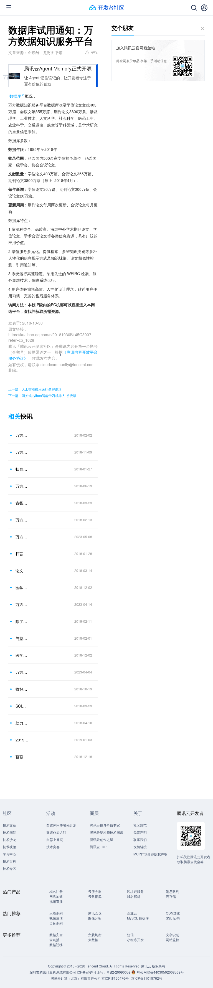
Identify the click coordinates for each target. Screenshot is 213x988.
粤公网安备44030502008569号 (160, 972)
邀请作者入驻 (56, 832)
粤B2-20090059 (118, 972)
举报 (94, 52)
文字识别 (172, 934)
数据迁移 (56, 944)
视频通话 (56, 918)
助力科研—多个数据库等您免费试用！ (22, 723)
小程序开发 (135, 939)
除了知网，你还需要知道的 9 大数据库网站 (22, 621)
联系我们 (140, 839)
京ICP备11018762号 (146, 978)
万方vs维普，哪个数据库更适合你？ (22, 672)
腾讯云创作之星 (101, 839)
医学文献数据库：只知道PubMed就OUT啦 (22, 587)
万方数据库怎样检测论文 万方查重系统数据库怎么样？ (22, 604)
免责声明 (140, 832)
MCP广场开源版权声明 (150, 854)
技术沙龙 (9, 839)
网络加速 (56, 896)
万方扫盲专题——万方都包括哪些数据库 (22, 435)
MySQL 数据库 (138, 918)
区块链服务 (135, 891)
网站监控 (172, 939)
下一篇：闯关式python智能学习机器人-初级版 (42, 395)
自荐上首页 (54, 839)
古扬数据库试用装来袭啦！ (22, 503)
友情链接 (140, 846)
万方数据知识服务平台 (22, 486)
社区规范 (140, 825)
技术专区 (9, 868)
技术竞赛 (53, 846)
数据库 (15, 96)
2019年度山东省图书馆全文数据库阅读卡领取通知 (22, 740)
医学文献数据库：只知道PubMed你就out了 (22, 655)
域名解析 (133, 896)
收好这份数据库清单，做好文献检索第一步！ (22, 689)
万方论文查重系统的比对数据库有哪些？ (22, 536)
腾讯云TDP (98, 846)
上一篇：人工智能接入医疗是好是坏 (35, 389)
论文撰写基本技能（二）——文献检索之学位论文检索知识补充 (22, 570)
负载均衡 (95, 934)
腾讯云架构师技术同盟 (106, 832)
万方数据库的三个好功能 (22, 520)
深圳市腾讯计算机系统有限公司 (52, 972)
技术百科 (9, 861)
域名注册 (56, 891)
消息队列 (172, 891)
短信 (130, 934)
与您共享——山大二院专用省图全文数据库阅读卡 (22, 638)
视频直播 (56, 901)
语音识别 (56, 923)
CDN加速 (173, 913)
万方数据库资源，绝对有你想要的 (22, 452)
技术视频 (9, 846)
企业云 (132, 913)
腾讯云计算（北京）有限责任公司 (76, 978)
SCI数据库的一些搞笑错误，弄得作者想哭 (22, 706)
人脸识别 (56, 913)
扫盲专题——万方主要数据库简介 (22, 469)
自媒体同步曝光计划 (61, 825)
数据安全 (56, 934)
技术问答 (9, 832)
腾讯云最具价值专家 (105, 825)
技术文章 (9, 825)
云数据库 (95, 896)
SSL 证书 (173, 918)
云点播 (54, 939)
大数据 (93, 939)
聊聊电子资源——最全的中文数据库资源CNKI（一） (22, 756)
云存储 (171, 896)
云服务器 (95, 891)
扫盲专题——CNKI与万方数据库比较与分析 (22, 553)
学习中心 (9, 854)
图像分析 (95, 918)
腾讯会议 (95, 913)
